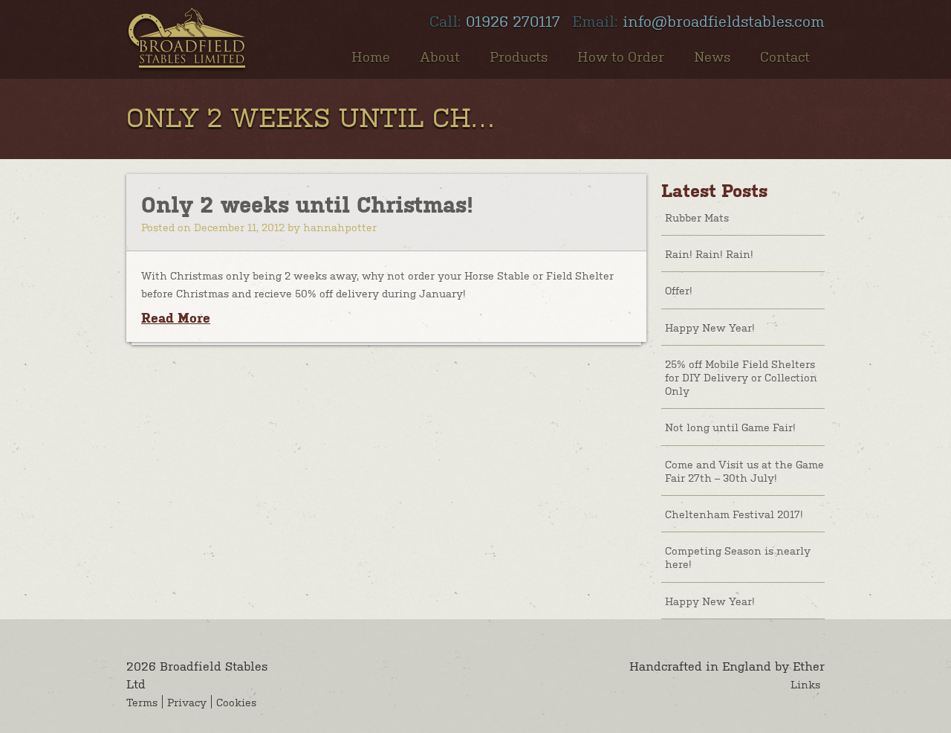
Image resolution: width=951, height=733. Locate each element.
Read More (175, 317)
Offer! (678, 290)
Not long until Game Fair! (730, 426)
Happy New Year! (710, 327)
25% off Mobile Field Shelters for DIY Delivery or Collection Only (741, 377)
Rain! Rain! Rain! (709, 253)
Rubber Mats (697, 217)
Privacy (187, 701)
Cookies (236, 701)
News (712, 56)
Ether (809, 665)
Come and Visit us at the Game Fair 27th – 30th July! (744, 470)
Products (519, 56)
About (440, 56)
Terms (142, 701)
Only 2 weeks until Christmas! (307, 205)
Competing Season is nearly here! (738, 556)
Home (370, 56)
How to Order (620, 56)
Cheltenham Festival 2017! (734, 513)
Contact (785, 56)
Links (805, 684)
